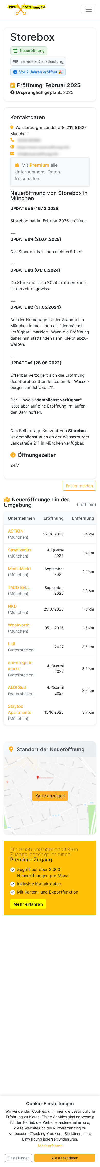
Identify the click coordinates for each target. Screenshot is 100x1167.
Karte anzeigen (50, 795)
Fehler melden (79, 485)
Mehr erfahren (28, 904)
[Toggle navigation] (89, 9)
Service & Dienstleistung (41, 61)
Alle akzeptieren (64, 1158)
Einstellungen (18, 1158)
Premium (39, 165)
